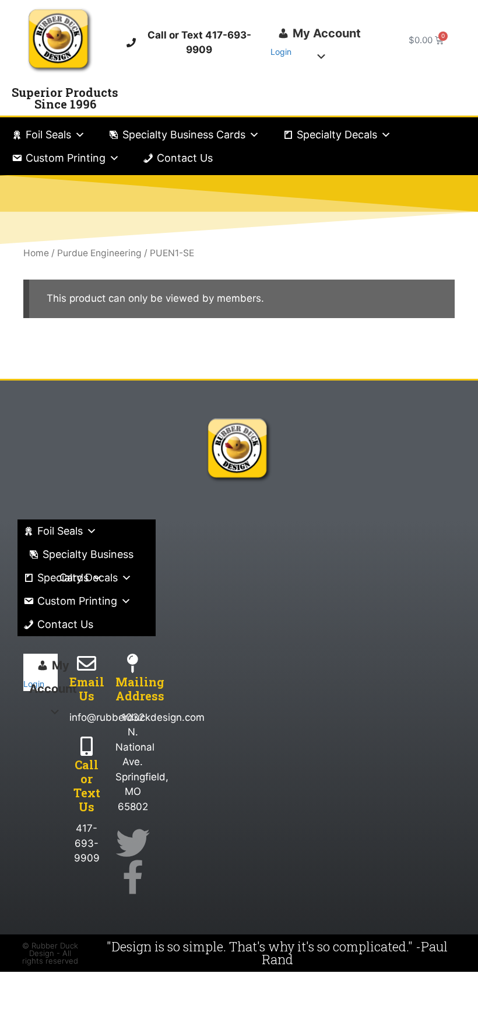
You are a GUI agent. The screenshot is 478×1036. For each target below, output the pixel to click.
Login (280, 52)
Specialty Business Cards (183, 134)
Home (36, 253)
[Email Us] (86, 663)
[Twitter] (133, 843)
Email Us (86, 688)
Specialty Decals (337, 134)
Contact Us (185, 158)
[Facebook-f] (133, 877)
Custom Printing (66, 158)
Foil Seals (48, 134)
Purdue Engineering (99, 253)
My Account (327, 33)
